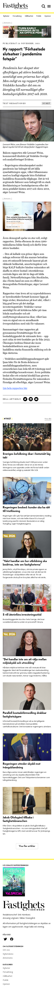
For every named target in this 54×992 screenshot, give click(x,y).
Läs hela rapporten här (15, 388)
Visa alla (48, 418)
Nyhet (46, 103)
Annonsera (7, 957)
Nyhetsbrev (8, 954)
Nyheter (6, 16)
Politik (38, 16)
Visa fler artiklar (27, 846)
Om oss (6, 950)
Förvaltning (17, 16)
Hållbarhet (29, 16)
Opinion (47, 16)
